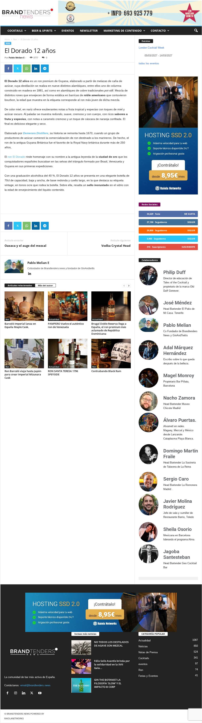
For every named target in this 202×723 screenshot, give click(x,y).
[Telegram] (45, 68)
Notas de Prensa (148, 652)
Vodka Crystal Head (116, 246)
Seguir (191, 222)
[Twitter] (18, 68)
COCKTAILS (15, 30)
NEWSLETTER (89, 30)
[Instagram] (16, 693)
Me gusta (189, 213)
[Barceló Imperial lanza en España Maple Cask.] (24, 306)
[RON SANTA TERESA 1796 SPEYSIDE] (67, 353)
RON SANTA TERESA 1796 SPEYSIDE (63, 372)
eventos (143, 664)
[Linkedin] (36, 68)
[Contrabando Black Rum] (111, 353)
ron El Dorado (16, 156)
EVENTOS (68, 30)
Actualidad (54, 319)
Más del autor (45, 285)
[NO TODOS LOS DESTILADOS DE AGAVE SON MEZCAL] (81, 647)
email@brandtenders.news (35, 685)
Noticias (143, 646)
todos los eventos (149, 63)
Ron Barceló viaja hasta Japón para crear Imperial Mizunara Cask (23, 374)
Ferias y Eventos (148, 675)
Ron (15, 39)
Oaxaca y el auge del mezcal (25, 246)
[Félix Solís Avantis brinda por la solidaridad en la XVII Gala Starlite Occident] (81, 666)
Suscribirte (188, 246)
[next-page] (129, 286)
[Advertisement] (68, 203)
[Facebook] (8, 68)
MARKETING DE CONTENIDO (123, 30)
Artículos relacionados (20, 285)
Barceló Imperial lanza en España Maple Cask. (20, 325)
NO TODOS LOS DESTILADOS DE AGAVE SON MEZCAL (111, 643)
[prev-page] (124, 286)
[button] (196, 30)
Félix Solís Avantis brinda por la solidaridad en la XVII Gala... (112, 664)
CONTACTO (158, 30)
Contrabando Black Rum (106, 371)
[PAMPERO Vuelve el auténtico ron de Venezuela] (67, 306)
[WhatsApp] (27, 68)
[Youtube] (40, 693)
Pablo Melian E (16, 57)
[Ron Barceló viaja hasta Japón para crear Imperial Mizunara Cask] (24, 353)
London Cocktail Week (151, 47)
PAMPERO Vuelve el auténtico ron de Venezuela (66, 325)
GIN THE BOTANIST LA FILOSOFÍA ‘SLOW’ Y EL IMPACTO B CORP (107, 683)
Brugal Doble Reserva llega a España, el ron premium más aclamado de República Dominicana (108, 328)
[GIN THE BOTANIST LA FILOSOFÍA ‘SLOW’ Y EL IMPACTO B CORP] (81, 685)
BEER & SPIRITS (42, 30)
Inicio (7, 39)
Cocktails (143, 658)
